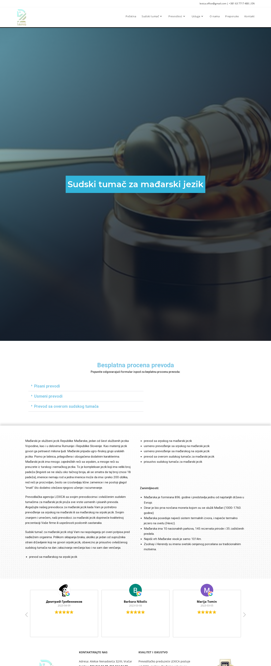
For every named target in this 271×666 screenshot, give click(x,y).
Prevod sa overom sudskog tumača (66, 406)
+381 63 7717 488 (239, 3)
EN (253, 3)
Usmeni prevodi (48, 396)
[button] (85, 386)
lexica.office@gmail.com (213, 3)
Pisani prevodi (47, 386)
